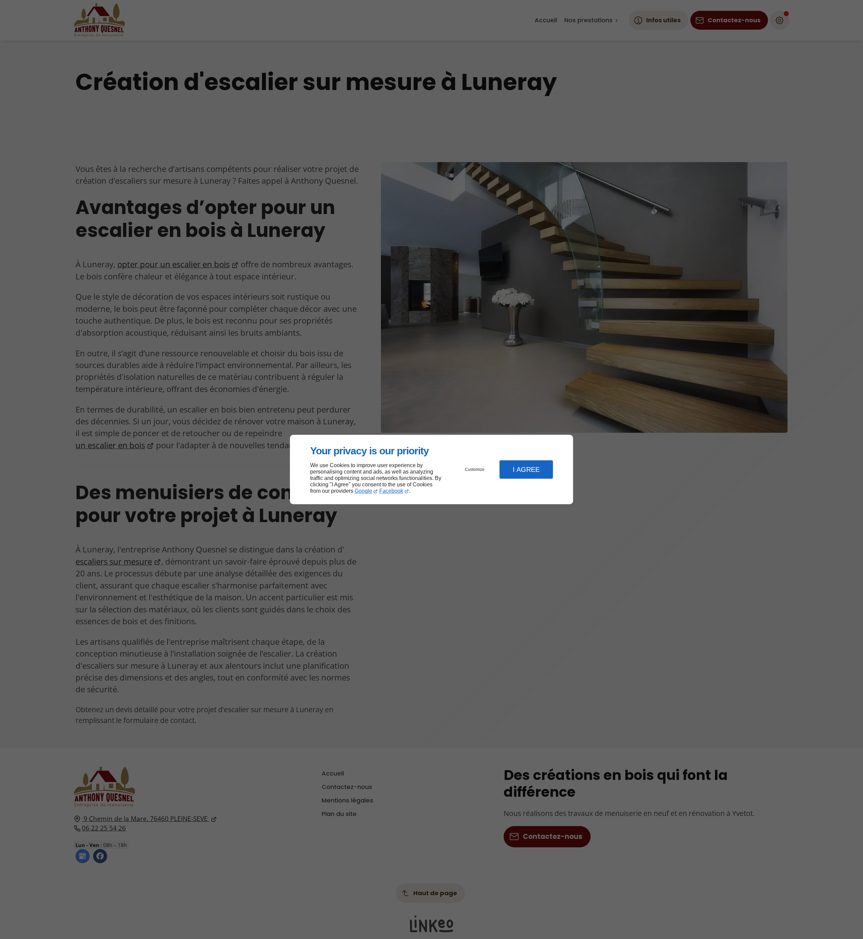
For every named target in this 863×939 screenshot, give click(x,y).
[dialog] (431, 470)
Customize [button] (474, 469)
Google (363, 491)
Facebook (391, 491)
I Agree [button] (526, 469)
